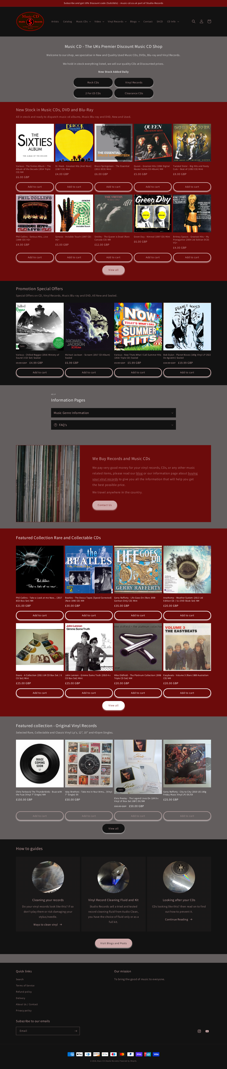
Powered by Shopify (128, 1061)
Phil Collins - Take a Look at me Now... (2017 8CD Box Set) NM (39, 599)
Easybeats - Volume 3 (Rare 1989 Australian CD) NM (185, 677)
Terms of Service (25, 985)
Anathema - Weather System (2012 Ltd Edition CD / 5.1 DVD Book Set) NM (183, 599)
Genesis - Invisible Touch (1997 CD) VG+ (73, 238)
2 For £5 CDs (93, 93)
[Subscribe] (76, 1031)
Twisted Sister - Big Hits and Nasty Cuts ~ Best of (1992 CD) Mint (191, 168)
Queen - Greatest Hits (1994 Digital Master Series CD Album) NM (152, 168)
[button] (83, 21)
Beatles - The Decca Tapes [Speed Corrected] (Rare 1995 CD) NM (88, 599)
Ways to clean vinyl (46, 924)
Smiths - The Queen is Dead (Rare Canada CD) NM (112, 238)
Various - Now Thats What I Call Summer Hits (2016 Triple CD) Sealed (137, 356)
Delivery (20, 998)
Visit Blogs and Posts (113, 943)
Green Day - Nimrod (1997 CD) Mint (152, 236)
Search (20, 979)
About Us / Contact (27, 1004)
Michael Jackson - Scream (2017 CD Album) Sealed (87, 356)
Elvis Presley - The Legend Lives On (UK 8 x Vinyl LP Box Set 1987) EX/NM (136, 800)
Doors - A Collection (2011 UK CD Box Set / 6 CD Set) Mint (39, 677)
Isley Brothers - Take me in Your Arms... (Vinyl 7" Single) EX (88, 793)
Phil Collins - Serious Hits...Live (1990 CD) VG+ (32, 238)
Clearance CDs (134, 93)
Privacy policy (23, 1010)
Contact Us (105, 505)
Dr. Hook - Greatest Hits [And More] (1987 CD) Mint (73, 168)
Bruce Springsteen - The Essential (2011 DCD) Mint (112, 168)
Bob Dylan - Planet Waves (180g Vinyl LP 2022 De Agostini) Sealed (187, 356)
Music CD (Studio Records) (108, 1061)
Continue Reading (176, 919)
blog (139, 473)
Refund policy (24, 991)
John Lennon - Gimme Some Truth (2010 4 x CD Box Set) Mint (88, 677)
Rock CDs (93, 82)
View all (114, 270)
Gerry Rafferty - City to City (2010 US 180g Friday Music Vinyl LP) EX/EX (184, 793)
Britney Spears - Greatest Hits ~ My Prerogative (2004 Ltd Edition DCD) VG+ (191, 239)
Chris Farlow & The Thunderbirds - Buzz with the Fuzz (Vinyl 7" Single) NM (39, 793)
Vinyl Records (133, 82)
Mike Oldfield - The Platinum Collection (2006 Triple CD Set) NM (137, 677)
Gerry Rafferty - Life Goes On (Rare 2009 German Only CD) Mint (134, 599)
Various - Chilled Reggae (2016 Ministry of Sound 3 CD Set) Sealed (37, 356)
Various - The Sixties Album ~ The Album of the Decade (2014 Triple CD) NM (33, 169)
